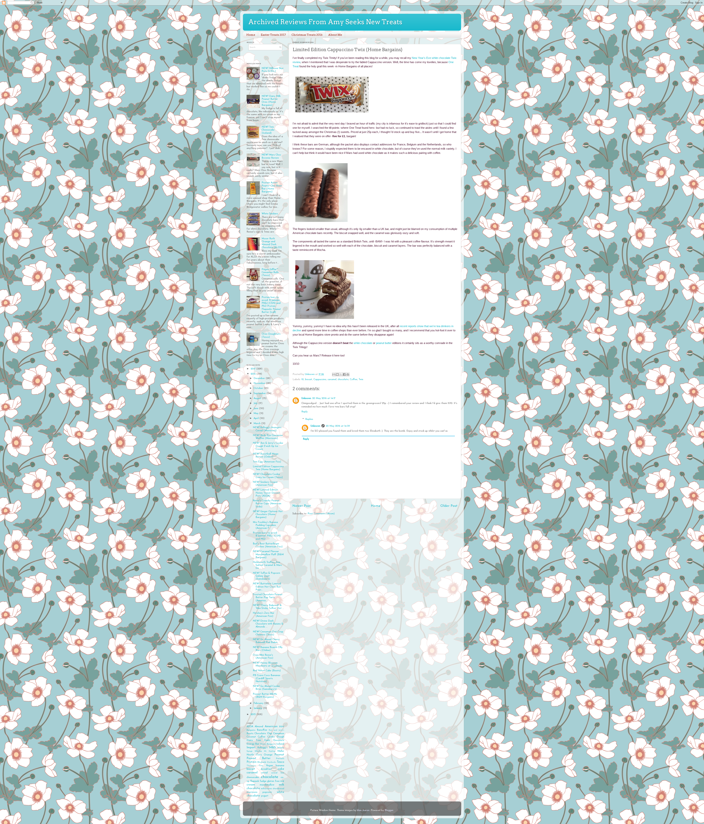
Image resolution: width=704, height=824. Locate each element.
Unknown (306, 398)
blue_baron (363, 810)
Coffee (353, 379)
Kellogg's (262, 747)
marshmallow (267, 785)
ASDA (250, 726)
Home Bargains (268, 744)
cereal (264, 773)
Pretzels (280, 758)
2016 (253, 374)
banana (280, 765)
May (256, 413)
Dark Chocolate (274, 740)
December (260, 378)
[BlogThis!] (337, 374)
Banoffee (262, 730)
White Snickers (270, 214)
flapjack (254, 781)
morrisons (252, 792)
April (256, 418)
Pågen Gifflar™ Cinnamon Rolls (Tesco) (270, 272)
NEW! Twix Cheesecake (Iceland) (268, 130)
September (260, 393)
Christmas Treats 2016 (307, 34)
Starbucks (271, 762)
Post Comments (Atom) (321, 513)
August (258, 398)
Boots (250, 733)
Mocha (258, 751)
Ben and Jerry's (276, 730)
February (259, 703)
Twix (361, 379)
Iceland (280, 744)
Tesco (280, 762)
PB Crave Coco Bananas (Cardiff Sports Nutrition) (266, 678)
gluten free (273, 781)
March (257, 423)
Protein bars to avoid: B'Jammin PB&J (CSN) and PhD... (267, 536)
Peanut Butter (259, 758)
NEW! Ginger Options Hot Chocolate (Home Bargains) (268, 514)
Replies (309, 419)
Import (251, 747)
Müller (280, 751)
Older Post (448, 506)
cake (281, 769)
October (259, 388)
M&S (272, 747)
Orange (268, 755)
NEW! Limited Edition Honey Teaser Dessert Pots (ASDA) (266, 493)
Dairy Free (254, 740)
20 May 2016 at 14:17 (324, 398)
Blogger (389, 810)
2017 (253, 369)
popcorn (267, 792)
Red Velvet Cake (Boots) (267, 670)
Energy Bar (253, 744)
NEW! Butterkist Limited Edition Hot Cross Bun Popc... (267, 587)
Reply (304, 412)
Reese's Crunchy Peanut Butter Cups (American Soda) (267, 503)
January (258, 708)
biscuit (308, 379)
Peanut (279, 754)
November (260, 383)
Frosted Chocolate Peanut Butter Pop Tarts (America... (268, 597)
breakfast (266, 769)
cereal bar (277, 773)
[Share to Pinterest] (348, 374)
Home (250, 34)
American (271, 726)
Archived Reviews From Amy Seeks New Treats (325, 22)
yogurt (264, 796)
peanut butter (384, 343)
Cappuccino (320, 379)
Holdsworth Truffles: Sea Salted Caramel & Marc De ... (267, 565)
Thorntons (251, 766)
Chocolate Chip (263, 733)
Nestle (250, 755)
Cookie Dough (275, 737)
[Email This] (334, 374)
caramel (332, 379)
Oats (259, 755)
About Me (335, 34)
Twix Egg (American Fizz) (267, 462)
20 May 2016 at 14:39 (338, 426)
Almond (259, 726)
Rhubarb (261, 762)
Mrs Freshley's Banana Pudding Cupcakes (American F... (265, 525)
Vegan (269, 765)
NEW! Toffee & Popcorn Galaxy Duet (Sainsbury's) (266, 576)
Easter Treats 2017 (273, 34)
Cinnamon (278, 733)
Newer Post (301, 506)
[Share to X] (341, 374)
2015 (253, 714)
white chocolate (363, 343)
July (256, 403)
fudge (263, 781)
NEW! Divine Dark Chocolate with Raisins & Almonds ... (268, 624)
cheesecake (253, 777)
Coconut (251, 737)
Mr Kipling (269, 751)
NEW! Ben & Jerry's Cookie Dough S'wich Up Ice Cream (268, 446)
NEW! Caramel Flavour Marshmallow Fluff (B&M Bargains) (268, 554)
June (256, 408)
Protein (251, 762)
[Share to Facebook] (344, 374)
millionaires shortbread (272, 789)
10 (302, 379)
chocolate (343, 379)
